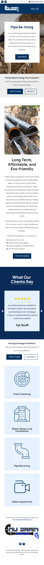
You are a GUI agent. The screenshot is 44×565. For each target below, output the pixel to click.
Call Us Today (15, 91)
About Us (31, 91)
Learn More (22, 57)
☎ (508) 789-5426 (36, 2)
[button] (2, 311)
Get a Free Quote (22, 256)
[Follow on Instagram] (5, 2)
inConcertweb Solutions (22, 520)
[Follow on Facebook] (2, 2)
